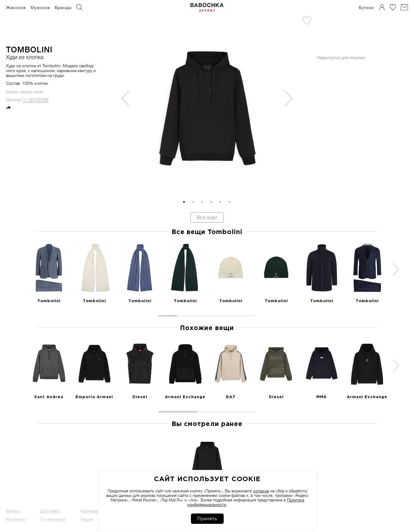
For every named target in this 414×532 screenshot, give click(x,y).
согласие (261, 491)
